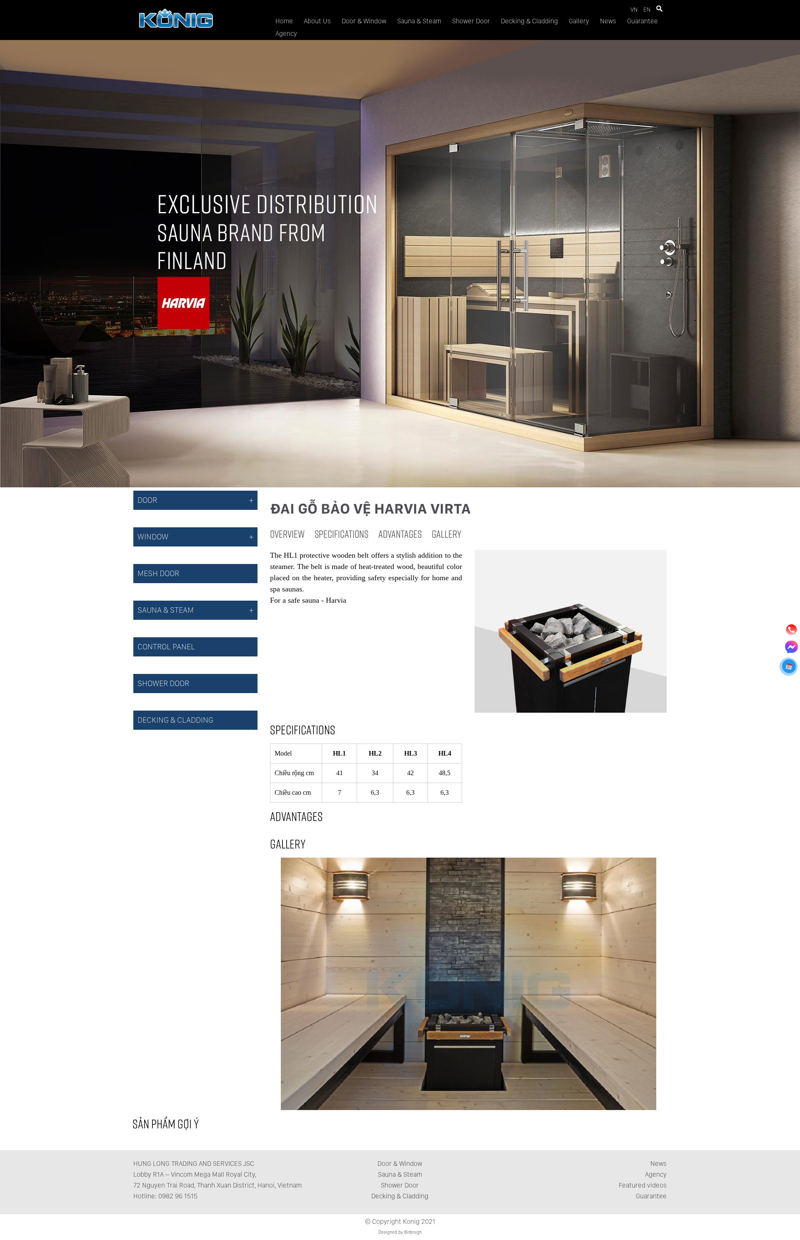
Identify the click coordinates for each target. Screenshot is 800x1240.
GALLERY (446, 533)
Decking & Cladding (529, 21)
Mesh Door (158, 573)
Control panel (166, 646)
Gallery (579, 21)
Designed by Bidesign (400, 1232)
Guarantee (642, 21)
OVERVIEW (287, 533)
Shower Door (471, 21)
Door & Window (364, 21)
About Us (317, 21)
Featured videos (643, 1185)
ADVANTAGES (400, 533)
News (608, 21)
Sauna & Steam (419, 21)
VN (634, 9)
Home (284, 21)
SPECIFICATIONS (341, 533)
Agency (286, 33)
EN (646, 9)
